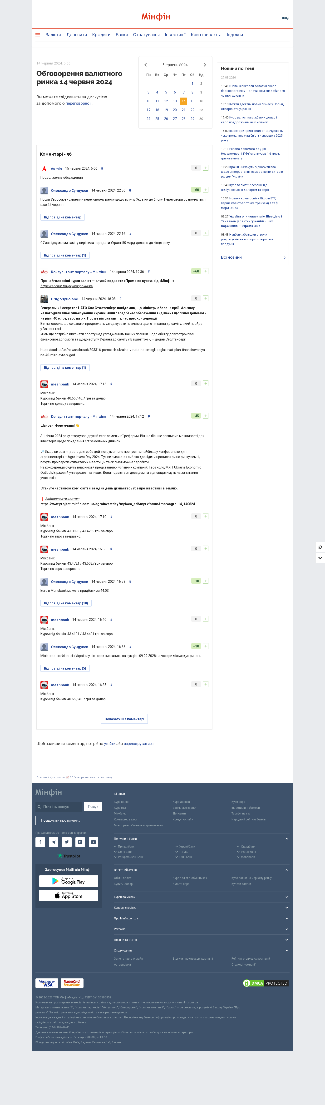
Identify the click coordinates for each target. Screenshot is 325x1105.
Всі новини (231, 257)
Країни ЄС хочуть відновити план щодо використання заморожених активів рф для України (252, 171)
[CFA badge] (96, 984)
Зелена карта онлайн (128, 958)
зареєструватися (138, 743)
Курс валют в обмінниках (190, 878)
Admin (56, 169)
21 (184, 110)
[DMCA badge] (266, 983)
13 (175, 101)
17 (148, 110)
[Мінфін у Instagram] (80, 842)
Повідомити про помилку (60, 820)
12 (166, 101)
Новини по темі (237, 68)
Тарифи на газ (241, 813)
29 (192, 119)
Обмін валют (122, 878)
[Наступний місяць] (204, 65)
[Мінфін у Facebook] (40, 842)
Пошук (93, 807)
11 (157, 101)
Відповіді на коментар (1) (65, 255)
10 (148, 101)
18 (157, 110)
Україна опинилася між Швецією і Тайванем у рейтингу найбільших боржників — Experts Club (251, 221)
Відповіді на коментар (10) (66, 603)
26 (166, 119)
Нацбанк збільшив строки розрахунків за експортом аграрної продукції (247, 239)
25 (157, 119)
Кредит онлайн (183, 819)
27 (175, 119)
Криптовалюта (206, 34)
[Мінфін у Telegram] (53, 842)
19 (166, 110)
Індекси (235, 34)
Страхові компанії (243, 964)
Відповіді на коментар (62, 217)
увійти (109, 743)
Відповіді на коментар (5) (65, 668)
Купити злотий (241, 884)
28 (184, 119)
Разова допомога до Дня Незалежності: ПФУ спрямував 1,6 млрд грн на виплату (250, 153)
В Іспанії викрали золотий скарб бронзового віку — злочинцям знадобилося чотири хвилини (253, 90)
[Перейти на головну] (162, 18)
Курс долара (181, 802)
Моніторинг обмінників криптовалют (138, 825)
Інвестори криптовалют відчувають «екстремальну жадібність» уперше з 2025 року (252, 135)
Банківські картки (184, 807)
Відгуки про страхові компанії (193, 958)
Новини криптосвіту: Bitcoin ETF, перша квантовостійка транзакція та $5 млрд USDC (250, 203)
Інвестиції (175, 34)
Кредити (101, 34)
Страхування (146, 34)
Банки (122, 34)
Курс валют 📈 (59, 777)
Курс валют (121, 802)
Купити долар (123, 884)
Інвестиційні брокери (245, 807)
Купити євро (181, 884)
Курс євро (238, 802)
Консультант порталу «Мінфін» (79, 272)
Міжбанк (120, 813)
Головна (41, 777)
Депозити (76, 34)
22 (192, 110)
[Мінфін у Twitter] (67, 842)
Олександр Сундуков (69, 190)
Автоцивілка (122, 964)
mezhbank (60, 384)
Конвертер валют (125, 819)
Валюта (53, 34)
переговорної (79, 103)
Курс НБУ (120, 807)
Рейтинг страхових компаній (250, 958)
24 (148, 119)
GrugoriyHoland (64, 299)
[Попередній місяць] (146, 65)
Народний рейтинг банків (248, 819)
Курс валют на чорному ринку (251, 878)
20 (175, 110)
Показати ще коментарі (124, 719)
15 (192, 101)
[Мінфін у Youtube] (93, 842)
